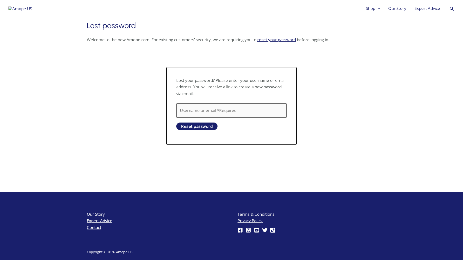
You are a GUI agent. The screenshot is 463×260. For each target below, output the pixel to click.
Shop (370, 8)
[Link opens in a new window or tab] (20, 8)
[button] (452, 8)
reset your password (276, 39)
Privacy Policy (250, 220)
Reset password (197, 126)
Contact (94, 227)
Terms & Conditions (256, 214)
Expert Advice (427, 8)
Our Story (397, 8)
